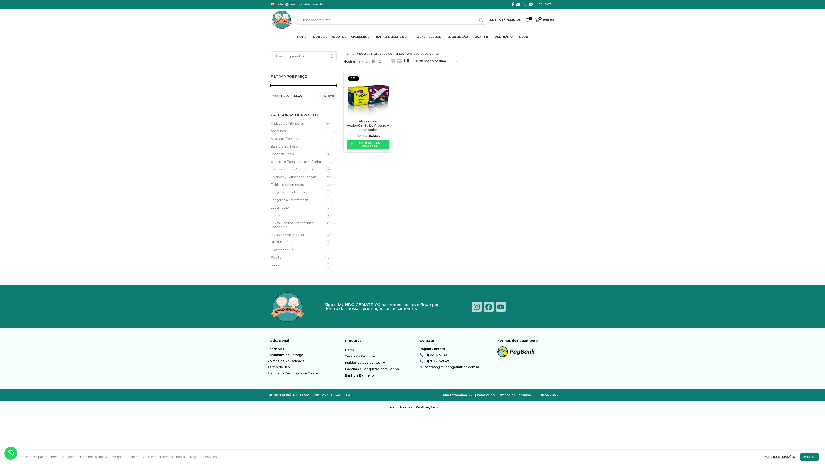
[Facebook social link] (512, 4)
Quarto (276, 257)
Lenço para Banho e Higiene (292, 192)
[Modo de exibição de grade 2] (393, 61)
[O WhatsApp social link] (525, 4)
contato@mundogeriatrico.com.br (299, 4)
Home (349, 350)
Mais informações (780, 456)
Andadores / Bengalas (287, 123)
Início (347, 54)
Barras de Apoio (282, 154)
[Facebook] (489, 307)
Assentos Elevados (285, 139)
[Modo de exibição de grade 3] (399, 61)
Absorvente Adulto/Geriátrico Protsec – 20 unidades (368, 125)
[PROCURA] (332, 56)
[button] (10, 453)
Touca (275, 265)
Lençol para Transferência (290, 200)
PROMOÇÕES (281, 242)
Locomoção (280, 207)
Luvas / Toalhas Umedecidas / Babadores (293, 225)
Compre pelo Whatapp (369, 144)
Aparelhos (278, 131)
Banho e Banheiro (284, 146)
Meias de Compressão (287, 235)
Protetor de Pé (282, 250)
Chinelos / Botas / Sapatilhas (292, 169)
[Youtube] (501, 307)
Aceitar (809, 456)
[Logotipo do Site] (282, 19)
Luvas (275, 215)
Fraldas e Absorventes (287, 185)
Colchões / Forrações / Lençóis (293, 177)
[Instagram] (476, 307)
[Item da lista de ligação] (305, 348)
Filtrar (328, 95)
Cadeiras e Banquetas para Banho (296, 162)
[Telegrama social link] (531, 4)
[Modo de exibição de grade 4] (406, 61)
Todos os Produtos (360, 356)
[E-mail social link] (518, 4)
